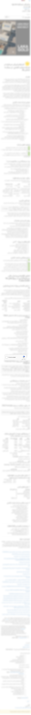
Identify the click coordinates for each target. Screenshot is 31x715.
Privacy (22, 359)
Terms (25, 359)
